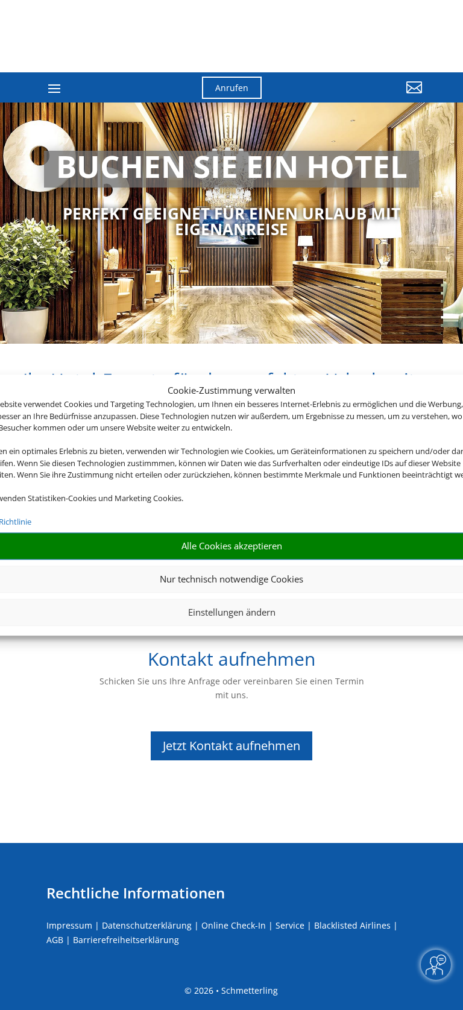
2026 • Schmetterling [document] (235, 990)
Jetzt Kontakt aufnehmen (231, 745)
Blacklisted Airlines (352, 925)
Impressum (69, 925)
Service (290, 925)
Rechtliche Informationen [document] (135, 893)
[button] (364, 96)
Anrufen (231, 87)
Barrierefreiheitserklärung (126, 939)
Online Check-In (233, 925)
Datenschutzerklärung (147, 925)
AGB (54, 939)
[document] (231, 169)
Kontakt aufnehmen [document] (231, 660)
